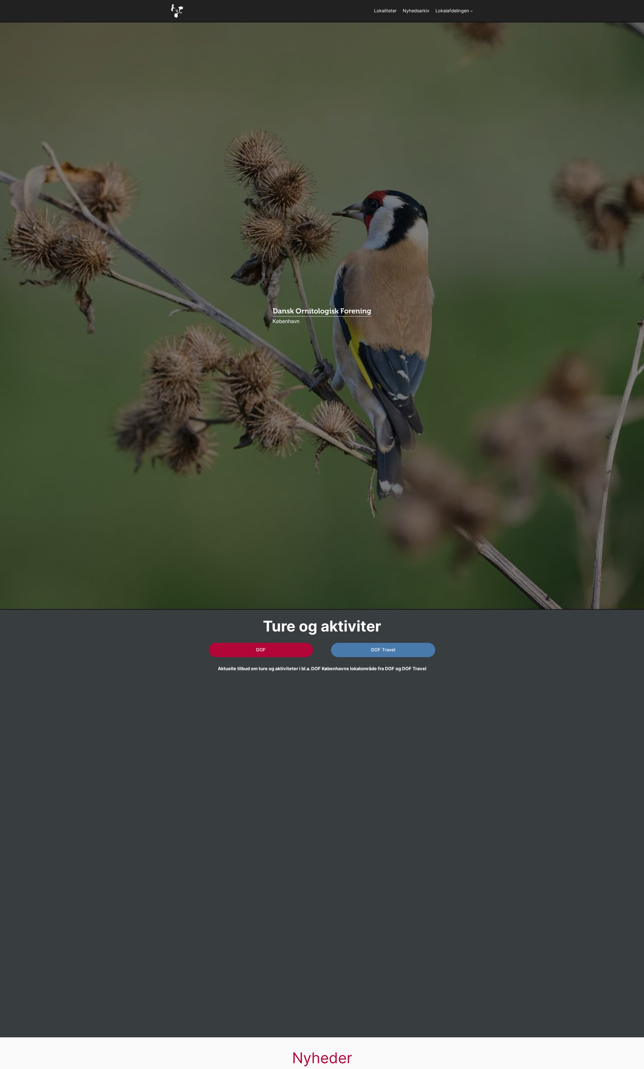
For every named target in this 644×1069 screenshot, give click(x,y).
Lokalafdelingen (452, 10)
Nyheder (322, 1058)
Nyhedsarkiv (416, 10)
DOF (261, 649)
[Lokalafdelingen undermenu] (471, 11)
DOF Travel (383, 649)
